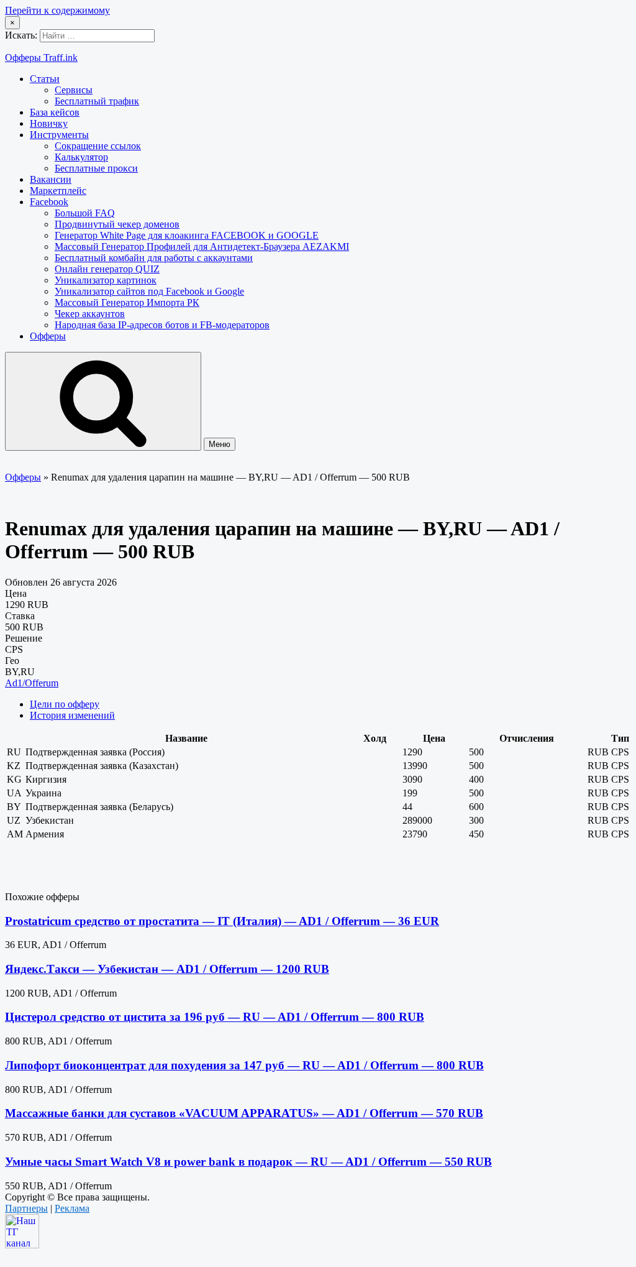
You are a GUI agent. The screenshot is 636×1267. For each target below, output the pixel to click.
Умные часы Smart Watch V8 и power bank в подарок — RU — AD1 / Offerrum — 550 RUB (248, 1161)
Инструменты (59, 134)
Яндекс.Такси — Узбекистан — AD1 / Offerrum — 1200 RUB (167, 968)
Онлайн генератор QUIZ (107, 269)
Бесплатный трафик (97, 101)
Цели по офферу (64, 704)
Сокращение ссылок (98, 146)
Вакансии (50, 179)
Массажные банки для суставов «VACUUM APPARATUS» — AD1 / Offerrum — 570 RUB (244, 1113)
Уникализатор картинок (106, 280)
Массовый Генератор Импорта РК (127, 302)
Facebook (49, 201)
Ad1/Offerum (31, 683)
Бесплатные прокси (96, 168)
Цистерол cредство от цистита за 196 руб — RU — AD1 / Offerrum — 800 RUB (214, 1016)
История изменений (72, 715)
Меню (219, 444)
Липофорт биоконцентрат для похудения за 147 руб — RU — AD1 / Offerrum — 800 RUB (244, 1065)
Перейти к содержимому (57, 10)
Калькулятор (81, 157)
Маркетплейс (58, 190)
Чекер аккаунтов (90, 313)
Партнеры (26, 1208)
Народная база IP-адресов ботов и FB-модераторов (162, 325)
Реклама (72, 1208)
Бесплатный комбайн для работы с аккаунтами (154, 257)
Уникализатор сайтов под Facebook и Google (149, 291)
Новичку (49, 123)
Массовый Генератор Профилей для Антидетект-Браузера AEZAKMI (202, 246)
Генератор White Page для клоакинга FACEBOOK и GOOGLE (187, 235)
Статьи (45, 78)
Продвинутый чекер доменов (117, 224)
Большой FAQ (85, 213)
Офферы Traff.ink (41, 57)
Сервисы (74, 90)
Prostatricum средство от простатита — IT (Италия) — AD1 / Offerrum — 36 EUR (222, 921)
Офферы (48, 336)
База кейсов (55, 112)
